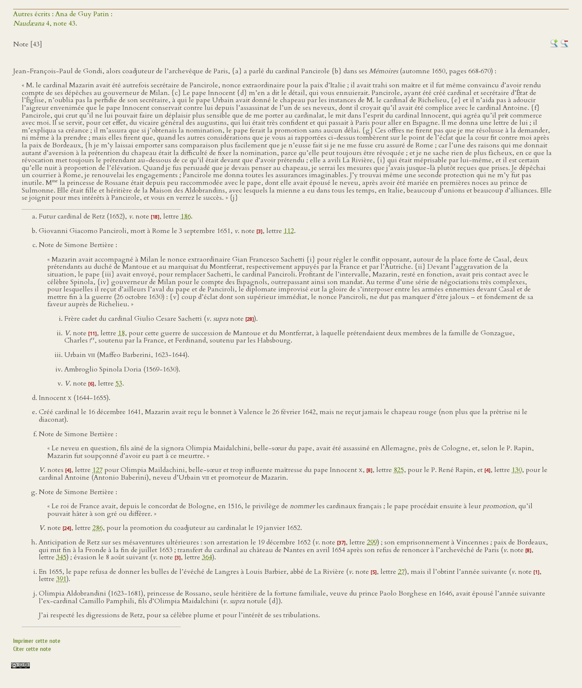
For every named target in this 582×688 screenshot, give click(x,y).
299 (372, 542)
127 (97, 470)
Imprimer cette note (37, 641)
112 (289, 231)
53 (118, 383)
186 (186, 216)
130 (517, 470)
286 (97, 528)
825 (399, 470)
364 (207, 557)
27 (401, 571)
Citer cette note (32, 649)
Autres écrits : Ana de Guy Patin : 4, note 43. (62, 18)
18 (121, 333)
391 (61, 579)
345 (61, 557)
